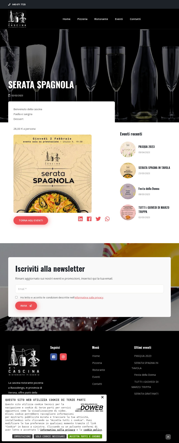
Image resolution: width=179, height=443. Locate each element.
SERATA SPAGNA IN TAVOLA (154, 168)
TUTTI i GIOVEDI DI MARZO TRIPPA (145, 384)
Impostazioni (22, 436)
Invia (24, 305)
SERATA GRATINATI (146, 393)
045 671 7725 (19, 4)
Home (66, 19)
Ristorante (101, 19)
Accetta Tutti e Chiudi (85, 436)
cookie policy (93, 429)
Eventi (119, 19)
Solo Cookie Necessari (50, 436)
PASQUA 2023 (146, 147)
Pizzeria (82, 19)
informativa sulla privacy (57, 429)
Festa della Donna (148, 189)
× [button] (102, 397)
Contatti (135, 19)
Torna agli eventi (31, 220)
